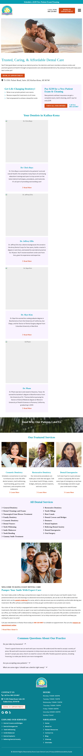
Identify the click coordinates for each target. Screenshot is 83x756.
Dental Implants (51, 524)
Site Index (48, 742)
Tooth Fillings (50, 511)
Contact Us (49, 733)
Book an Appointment (67, 10)
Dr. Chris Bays (27, 167)
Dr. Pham (27, 388)
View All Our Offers (55, 106)
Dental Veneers (9, 524)
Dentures (48, 521)
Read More (27, 187)
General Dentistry (10, 508)
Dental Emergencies (69, 472)
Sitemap (48, 739)
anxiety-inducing (21, 600)
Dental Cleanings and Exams (14, 511)
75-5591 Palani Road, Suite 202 (26, 80)
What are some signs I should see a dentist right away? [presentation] (24, 667)
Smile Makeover (9, 530)
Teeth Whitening (9, 527)
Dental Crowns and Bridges (56, 517)
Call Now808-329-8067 (73, 105)
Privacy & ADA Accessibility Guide (60, 752)
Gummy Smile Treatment (13, 536)
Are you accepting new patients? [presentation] (15, 663)
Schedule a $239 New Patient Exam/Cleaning (41, 2)
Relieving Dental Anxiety (54, 527)
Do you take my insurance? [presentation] (13, 644)
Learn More (14, 492)
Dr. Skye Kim (27, 315)
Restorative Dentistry (41, 472)
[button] (3, 712)
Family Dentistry (10, 517)
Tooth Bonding (9, 533)
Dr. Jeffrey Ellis (27, 241)
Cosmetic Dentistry (14, 472)
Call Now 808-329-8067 (52, 10)
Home (47, 723)
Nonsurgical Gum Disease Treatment (17, 514)
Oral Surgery (50, 533)
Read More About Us (10, 629)
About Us (48, 726)
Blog (46, 736)
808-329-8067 (38, 623)
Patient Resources (51, 730)
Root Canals (49, 514)
